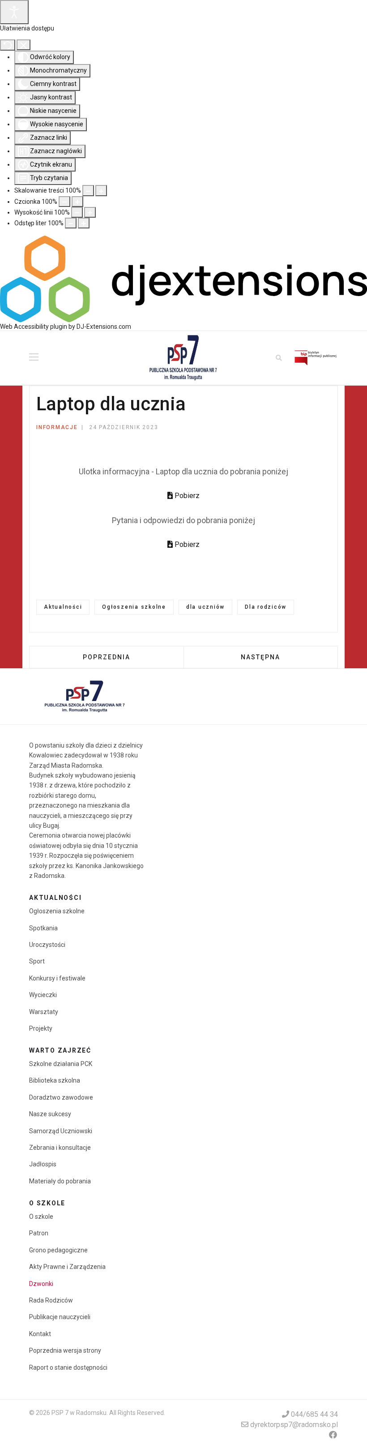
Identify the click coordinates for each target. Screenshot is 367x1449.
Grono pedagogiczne (58, 1250)
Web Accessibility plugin (33, 326)
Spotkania (43, 928)
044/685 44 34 (314, 1414)
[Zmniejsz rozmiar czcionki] (64, 201)
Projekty (40, 1028)
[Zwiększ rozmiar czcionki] (77, 201)
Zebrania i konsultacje (60, 1147)
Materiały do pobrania (60, 1181)
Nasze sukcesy (50, 1114)
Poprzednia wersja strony (65, 1350)
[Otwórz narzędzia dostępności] (14, 12)
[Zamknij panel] (23, 44)
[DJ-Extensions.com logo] (183, 278)
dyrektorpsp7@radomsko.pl (294, 1424)
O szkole (41, 1216)
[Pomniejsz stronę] (88, 190)
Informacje (57, 427)
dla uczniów (205, 607)
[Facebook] (333, 1435)
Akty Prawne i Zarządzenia (67, 1266)
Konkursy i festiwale (57, 978)
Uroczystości (47, 944)
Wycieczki (43, 994)
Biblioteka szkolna (54, 1080)
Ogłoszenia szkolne (134, 607)
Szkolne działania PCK (60, 1063)
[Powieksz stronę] (101, 190)
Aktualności (63, 607)
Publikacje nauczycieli (59, 1316)
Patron (38, 1233)
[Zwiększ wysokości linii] (90, 212)
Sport (37, 961)
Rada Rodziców (51, 1300)
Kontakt (40, 1333)
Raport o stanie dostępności (68, 1367)
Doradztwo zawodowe (61, 1097)
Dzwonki (41, 1283)
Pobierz (186, 495)
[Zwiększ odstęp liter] (84, 223)
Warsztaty (43, 1011)
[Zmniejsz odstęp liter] (71, 223)
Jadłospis (42, 1164)
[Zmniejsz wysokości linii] (77, 212)
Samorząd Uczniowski (60, 1131)
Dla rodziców (265, 607)
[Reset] (7, 45)
